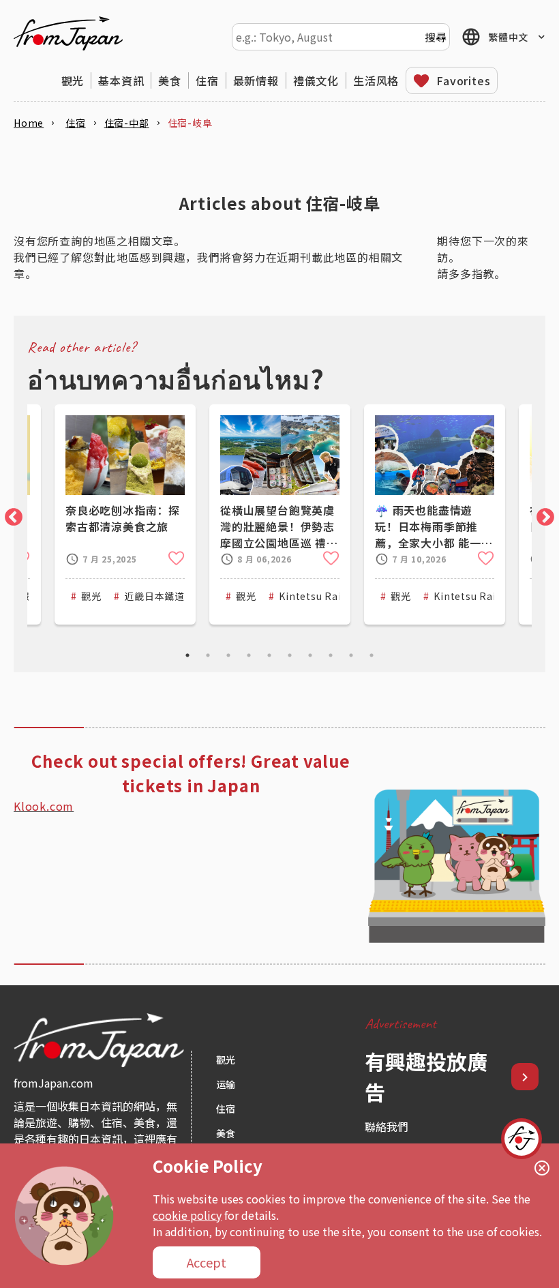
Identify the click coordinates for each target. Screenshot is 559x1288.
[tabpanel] (279, 514)
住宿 (207, 80)
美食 (169, 80)
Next (542, 514)
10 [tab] (371, 655)
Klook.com (44, 806)
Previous (10, 514)
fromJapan (68, 33)
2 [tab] (208, 655)
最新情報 (256, 80)
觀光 (73, 80)
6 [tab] (290, 655)
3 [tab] (228, 655)
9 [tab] (351, 655)
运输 (225, 1084)
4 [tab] (249, 655)
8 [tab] (330, 655)
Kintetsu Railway (321, 596)
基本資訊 (121, 80)
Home (29, 123)
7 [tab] (310, 655)
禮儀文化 (316, 80)
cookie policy (187, 1215)
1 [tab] (187, 655)
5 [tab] (269, 655)
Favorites (463, 80)
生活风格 (376, 80)
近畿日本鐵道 (154, 596)
